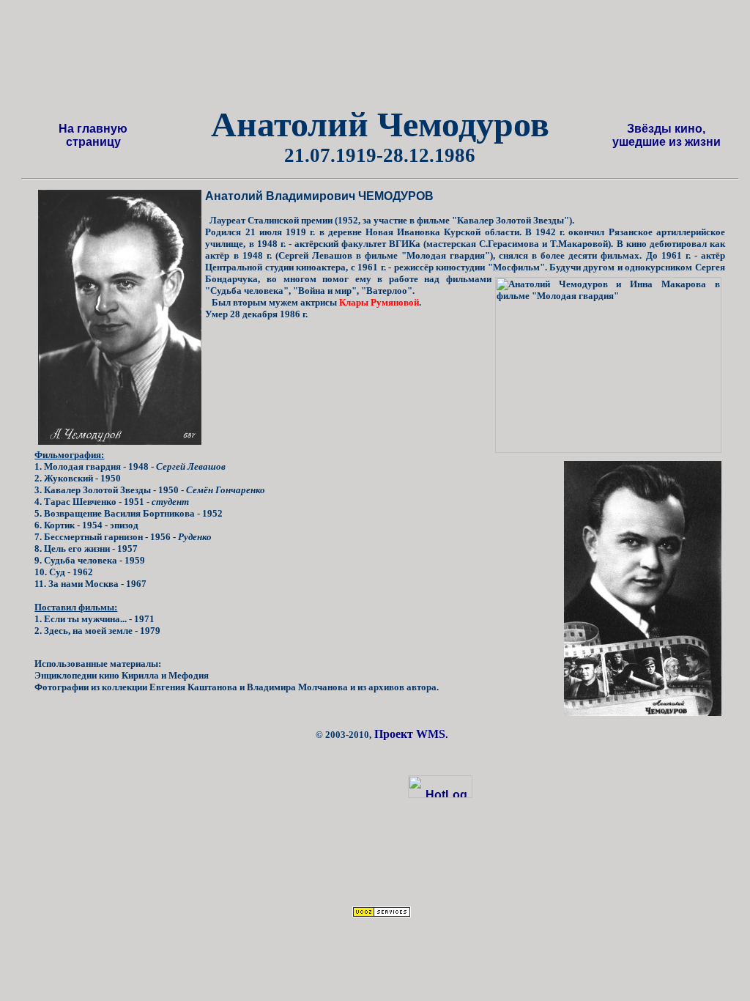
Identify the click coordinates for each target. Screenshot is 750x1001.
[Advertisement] (397, 58)
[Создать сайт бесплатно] (381, 913)
